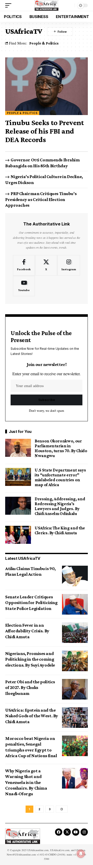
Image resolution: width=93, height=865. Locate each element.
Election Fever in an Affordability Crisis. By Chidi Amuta (27, 631)
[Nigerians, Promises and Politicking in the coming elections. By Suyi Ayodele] (75, 661)
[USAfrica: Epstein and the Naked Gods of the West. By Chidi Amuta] (75, 717)
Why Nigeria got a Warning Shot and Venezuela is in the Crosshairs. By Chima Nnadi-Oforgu (26, 782)
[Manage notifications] (81, 854)
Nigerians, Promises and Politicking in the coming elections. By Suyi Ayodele (30, 659)
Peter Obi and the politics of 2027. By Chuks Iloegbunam (30, 687)
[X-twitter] (67, 832)
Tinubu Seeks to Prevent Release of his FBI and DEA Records (44, 131)
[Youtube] (24, 286)
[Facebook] (24, 265)
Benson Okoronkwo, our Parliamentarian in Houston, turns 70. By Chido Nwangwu (61, 448)
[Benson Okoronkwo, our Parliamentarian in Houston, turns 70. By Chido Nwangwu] (18, 448)
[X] (46, 265)
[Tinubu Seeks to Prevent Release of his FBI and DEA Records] (46, 86)
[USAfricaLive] (47, 5)
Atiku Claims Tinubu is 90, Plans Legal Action (30, 571)
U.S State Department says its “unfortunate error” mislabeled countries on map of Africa (60, 477)
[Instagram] (68, 265)
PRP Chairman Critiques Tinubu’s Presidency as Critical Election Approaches (40, 199)
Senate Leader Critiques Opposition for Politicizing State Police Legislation (31, 602)
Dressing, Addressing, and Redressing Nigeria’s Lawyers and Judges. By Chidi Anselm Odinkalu (60, 506)
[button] (9, 5)
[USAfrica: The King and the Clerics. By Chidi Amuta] (18, 535)
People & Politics (44, 43)
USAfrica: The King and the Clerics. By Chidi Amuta (60, 530)
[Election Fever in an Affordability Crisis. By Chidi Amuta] (75, 632)
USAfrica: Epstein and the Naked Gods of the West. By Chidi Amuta (31, 715)
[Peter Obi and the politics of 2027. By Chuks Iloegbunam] (75, 689)
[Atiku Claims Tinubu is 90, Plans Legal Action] (75, 576)
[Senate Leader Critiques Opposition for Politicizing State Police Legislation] (75, 604)
